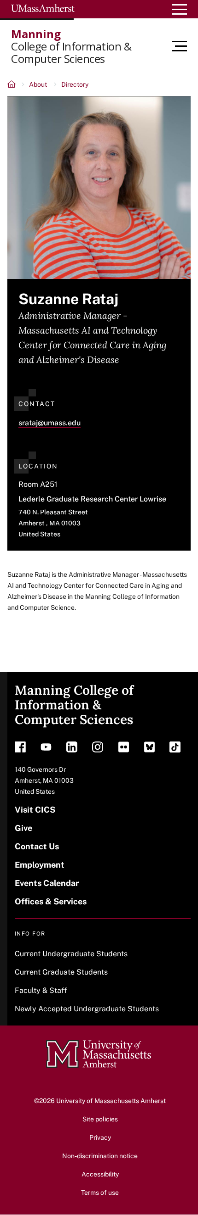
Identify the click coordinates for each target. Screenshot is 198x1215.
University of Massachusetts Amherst (111, 1100)
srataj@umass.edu (49, 422)
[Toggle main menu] (185, 46)
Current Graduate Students (61, 972)
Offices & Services (51, 901)
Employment (39, 864)
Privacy (100, 1137)
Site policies (100, 1119)
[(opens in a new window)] (20, 749)
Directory (74, 84)
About (38, 84)
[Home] (12, 85)
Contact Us (37, 846)
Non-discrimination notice (100, 1155)
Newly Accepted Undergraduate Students (87, 1008)
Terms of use (100, 1192)
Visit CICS (35, 809)
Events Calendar (47, 883)
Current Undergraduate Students (71, 953)
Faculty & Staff (41, 990)
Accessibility (100, 1174)
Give (23, 828)
